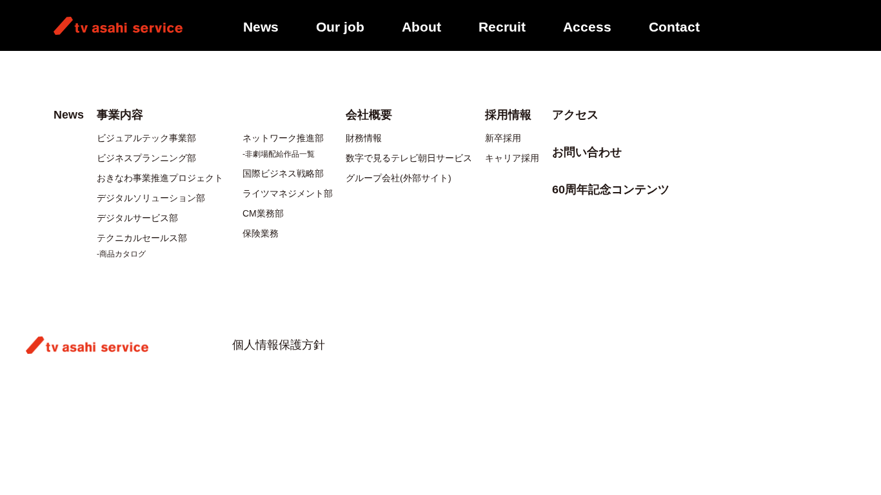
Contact (674, 26)
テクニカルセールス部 (142, 237)
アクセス (575, 115)
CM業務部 (263, 213)
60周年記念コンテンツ (610, 189)
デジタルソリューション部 (151, 197)
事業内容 (120, 115)
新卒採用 (503, 137)
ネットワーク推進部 (283, 137)
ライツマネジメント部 (288, 193)
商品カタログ (122, 254)
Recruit (502, 26)
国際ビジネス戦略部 (283, 173)
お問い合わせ (587, 152)
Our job (340, 26)
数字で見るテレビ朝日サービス (409, 157)
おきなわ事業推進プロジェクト (160, 177)
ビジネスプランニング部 (146, 157)
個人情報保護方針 (278, 345)
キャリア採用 (512, 157)
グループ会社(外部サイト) (398, 177)
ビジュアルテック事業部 (146, 137)
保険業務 (261, 233)
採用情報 (508, 115)
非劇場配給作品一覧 (280, 154)
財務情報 (364, 137)
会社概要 (369, 115)
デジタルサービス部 (137, 217)
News (261, 26)
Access (587, 26)
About (421, 26)
